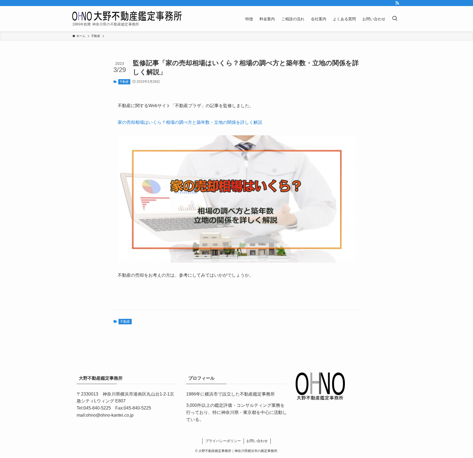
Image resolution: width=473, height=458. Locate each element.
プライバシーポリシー (223, 441)
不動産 (124, 81)
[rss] (397, 3)
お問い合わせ (257, 441)
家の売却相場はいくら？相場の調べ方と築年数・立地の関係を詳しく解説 (190, 122)
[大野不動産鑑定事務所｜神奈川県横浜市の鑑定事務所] (127, 15)
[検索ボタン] (395, 19)
